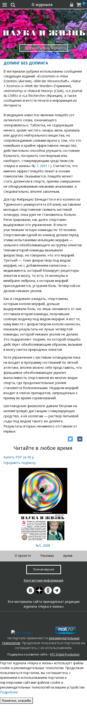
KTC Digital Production (65, 654)
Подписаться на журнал (43, 48)
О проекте (23, 555)
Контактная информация (43, 580)
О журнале (42, 4)
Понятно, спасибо (16, 700)
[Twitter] (70, 439)
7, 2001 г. (43, 166)
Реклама (47, 555)
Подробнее (9, 692)
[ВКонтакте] (79, 439)
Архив (67, 555)
